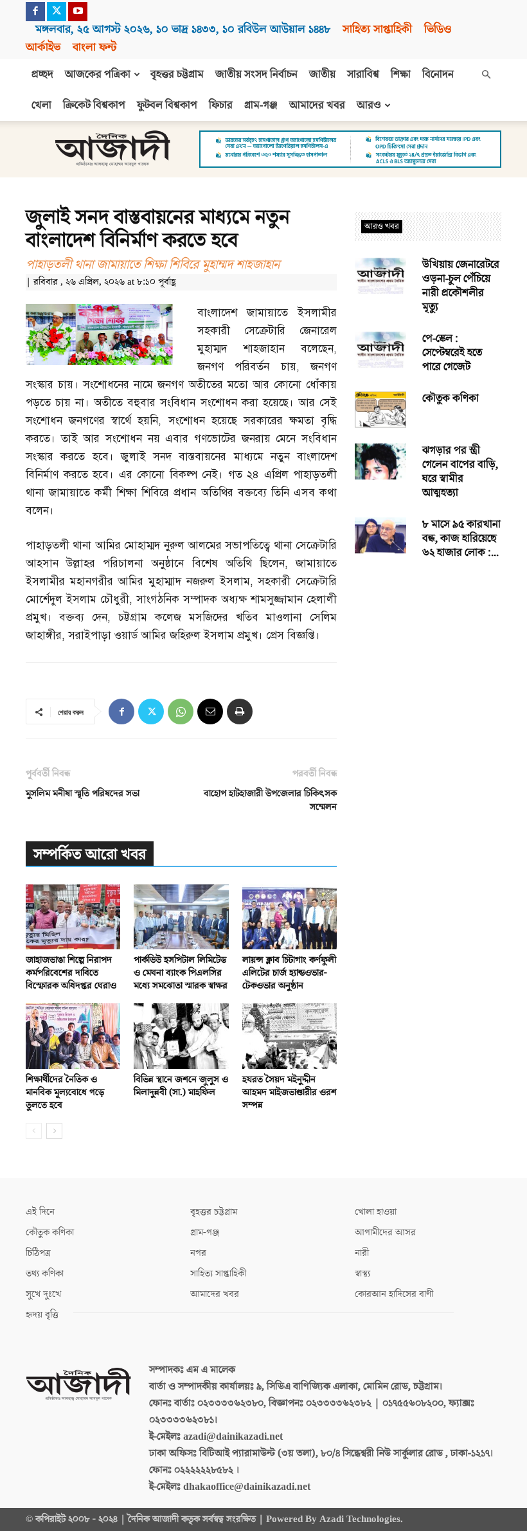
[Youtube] (77, 11)
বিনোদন (438, 74)
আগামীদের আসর (385, 1232)
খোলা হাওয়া (376, 1212)
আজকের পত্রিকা (97, 74)
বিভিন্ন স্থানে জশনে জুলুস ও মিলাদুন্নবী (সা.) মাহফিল (181, 1086)
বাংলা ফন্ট (94, 47)
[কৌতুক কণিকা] (380, 409)
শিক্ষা (401, 74)
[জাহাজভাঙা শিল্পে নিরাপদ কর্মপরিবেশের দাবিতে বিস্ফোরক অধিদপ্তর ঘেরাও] (73, 916)
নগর (198, 1253)
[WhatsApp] (180, 711)
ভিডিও (437, 29)
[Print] (240, 711)
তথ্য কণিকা (45, 1273)
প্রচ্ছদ (42, 74)
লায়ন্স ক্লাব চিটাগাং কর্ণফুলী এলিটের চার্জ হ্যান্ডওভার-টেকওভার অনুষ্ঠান (289, 972)
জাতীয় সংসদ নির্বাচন (256, 74)
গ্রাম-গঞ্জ (261, 105)
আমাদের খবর (317, 105)
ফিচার (221, 105)
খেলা (41, 105)
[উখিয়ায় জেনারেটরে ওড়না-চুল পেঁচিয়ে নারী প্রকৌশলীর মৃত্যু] (380, 276)
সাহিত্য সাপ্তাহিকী (377, 29)
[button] (485, 74)
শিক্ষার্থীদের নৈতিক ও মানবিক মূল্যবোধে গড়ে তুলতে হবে (65, 1092)
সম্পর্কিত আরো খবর (89, 854)
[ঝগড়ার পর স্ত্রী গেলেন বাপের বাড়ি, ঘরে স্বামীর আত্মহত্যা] (380, 461)
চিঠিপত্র (38, 1253)
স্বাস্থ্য (362, 1273)
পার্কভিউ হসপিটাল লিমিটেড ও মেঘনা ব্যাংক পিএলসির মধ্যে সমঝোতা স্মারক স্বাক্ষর (181, 972)
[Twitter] (56, 11)
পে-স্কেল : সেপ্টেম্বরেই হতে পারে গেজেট (452, 353)
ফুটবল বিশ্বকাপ (167, 105)
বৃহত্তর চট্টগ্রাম (177, 74)
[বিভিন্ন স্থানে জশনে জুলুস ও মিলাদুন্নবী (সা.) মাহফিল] (181, 1035)
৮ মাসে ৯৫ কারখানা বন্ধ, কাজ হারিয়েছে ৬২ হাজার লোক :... (461, 538)
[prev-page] (34, 1131)
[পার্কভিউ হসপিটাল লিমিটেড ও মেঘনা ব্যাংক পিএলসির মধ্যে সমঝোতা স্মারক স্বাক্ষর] (181, 916)
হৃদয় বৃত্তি (42, 1314)
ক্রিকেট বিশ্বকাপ (94, 105)
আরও (369, 105)
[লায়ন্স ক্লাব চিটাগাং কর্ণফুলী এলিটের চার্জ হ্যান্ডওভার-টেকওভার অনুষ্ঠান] (289, 916)
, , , (182, 29)
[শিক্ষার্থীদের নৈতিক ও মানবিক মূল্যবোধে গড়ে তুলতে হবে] (73, 1035)
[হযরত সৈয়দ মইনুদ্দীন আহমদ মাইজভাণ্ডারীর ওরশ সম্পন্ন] (289, 1035)
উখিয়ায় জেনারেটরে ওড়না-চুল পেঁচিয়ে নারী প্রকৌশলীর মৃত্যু (460, 286)
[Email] (210, 711)
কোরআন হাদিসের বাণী (394, 1294)
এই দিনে (40, 1212)
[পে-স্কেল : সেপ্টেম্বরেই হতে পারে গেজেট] (380, 350)
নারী (362, 1253)
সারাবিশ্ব (363, 74)
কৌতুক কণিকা (450, 398)
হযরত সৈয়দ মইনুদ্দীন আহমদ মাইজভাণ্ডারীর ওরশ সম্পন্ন (289, 1092)
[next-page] (54, 1131)
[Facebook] (35, 11)
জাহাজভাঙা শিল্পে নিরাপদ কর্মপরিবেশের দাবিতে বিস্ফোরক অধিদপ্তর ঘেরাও (71, 972)
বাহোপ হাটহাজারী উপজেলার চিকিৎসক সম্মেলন (270, 800)
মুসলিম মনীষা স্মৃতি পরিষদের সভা (82, 793)
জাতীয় (322, 74)
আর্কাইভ (43, 47)
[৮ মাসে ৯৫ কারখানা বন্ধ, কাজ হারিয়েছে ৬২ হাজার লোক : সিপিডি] (380, 535)
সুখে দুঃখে (43, 1294)
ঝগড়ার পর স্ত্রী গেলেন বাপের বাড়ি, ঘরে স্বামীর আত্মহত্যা (460, 472)
